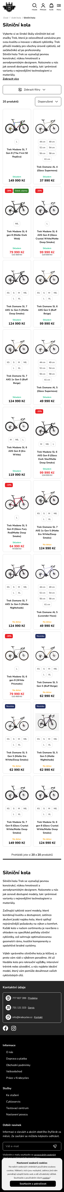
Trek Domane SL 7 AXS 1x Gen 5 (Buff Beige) (17, 379)
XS (8, 292)
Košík (51, 10)
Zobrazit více (11, 79)
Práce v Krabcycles (17, 1078)
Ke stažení (12, 1095)
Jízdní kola (16, 17)
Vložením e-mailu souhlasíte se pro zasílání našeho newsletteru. (29, 1156)
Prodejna (32, 998)
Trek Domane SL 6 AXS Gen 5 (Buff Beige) (47, 310)
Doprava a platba (16, 1059)
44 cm (42, 141)
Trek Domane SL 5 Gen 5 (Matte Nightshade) (47, 756)
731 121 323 (19, 1007)
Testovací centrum (17, 1108)
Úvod (5, 17)
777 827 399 (19, 998)
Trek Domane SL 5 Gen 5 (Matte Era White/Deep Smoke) (16, 756)
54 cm (52, 147)
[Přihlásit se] (54, 1146)
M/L (17, 223)
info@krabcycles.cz (22, 1017)
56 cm (42, 153)
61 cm (47, 159)
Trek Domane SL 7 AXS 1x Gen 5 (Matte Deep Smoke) (17, 310)
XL (19, 298)
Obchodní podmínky (18, 1065)
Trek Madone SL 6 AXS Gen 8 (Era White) (17, 451)
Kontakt (38, 1017)
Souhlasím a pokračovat (33, 1183)
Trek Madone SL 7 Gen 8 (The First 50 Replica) (17, 153)
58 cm (52, 153)
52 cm (42, 147)
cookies (45, 1177)
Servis (31, 1007)
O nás (9, 1052)
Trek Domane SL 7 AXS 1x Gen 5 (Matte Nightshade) (17, 604)
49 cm (52, 141)
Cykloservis (13, 1102)
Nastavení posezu (17, 1114)
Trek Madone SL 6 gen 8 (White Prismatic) (17, 680)
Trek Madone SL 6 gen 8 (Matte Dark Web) (17, 235)
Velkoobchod (14, 1071)
